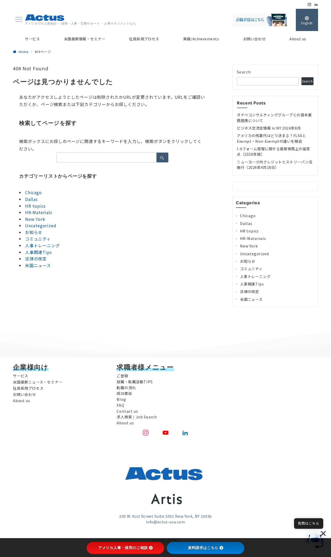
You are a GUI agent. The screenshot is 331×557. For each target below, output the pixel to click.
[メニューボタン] (19, 19)
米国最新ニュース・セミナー (37, 382)
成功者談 (124, 393)
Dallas (31, 199)
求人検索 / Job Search (137, 416)
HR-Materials (38, 212)
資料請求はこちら (203, 547)
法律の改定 (36, 258)
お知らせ (33, 232)
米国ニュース (38, 265)
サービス (20, 375)
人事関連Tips (38, 252)
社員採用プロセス (28, 388)
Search (244, 71)
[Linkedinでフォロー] (316, 4)
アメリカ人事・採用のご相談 (123, 547)
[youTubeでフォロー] (165, 433)
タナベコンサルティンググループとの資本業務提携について (274, 117)
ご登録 (122, 375)
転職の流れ (126, 387)
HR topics (35, 206)
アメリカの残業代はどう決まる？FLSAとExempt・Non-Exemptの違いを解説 (271, 138)
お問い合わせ (24, 394)
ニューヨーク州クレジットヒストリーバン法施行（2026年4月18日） (274, 164)
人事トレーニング (42, 245)
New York (35, 219)
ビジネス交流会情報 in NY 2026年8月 (269, 128)
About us (21, 400)
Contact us (127, 411)
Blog (121, 399)
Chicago (33, 192)
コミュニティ (38, 239)
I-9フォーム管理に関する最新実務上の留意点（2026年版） (273, 151)
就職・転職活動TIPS (135, 381)
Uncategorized (40, 225)
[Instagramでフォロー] (309, 4)
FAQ (120, 405)
